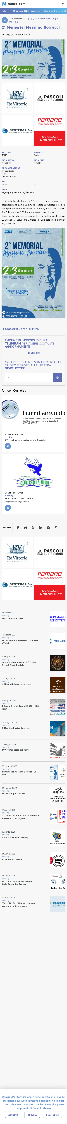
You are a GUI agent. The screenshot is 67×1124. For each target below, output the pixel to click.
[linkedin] (41, 527)
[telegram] (48, 527)
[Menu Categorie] (62, 3)
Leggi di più (52, 1115)
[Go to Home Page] (31, 18)
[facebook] (18, 527)
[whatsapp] (56, 527)
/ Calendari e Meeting (44, 18)
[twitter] (33, 527)
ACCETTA (13, 1115)
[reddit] (25, 527)
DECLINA (32, 1115)
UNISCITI (35, 353)
